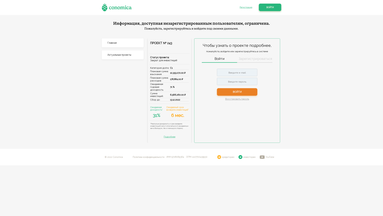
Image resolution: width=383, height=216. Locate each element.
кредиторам (228, 157)
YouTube (270, 157)
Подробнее (169, 137)
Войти (270, 7)
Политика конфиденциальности (148, 157)
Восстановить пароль (237, 99)
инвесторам (249, 157)
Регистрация (246, 7)
